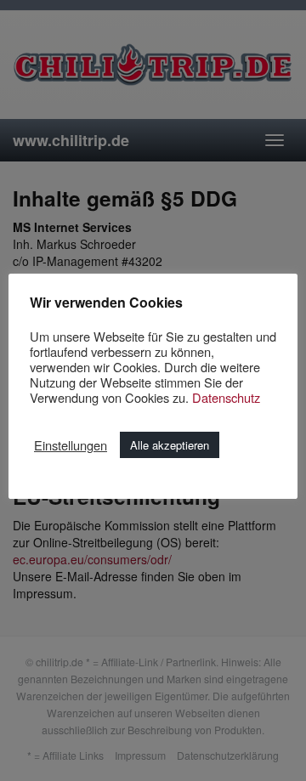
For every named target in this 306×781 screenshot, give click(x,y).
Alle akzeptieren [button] (169, 445)
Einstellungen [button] (70, 445)
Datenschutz (226, 397)
